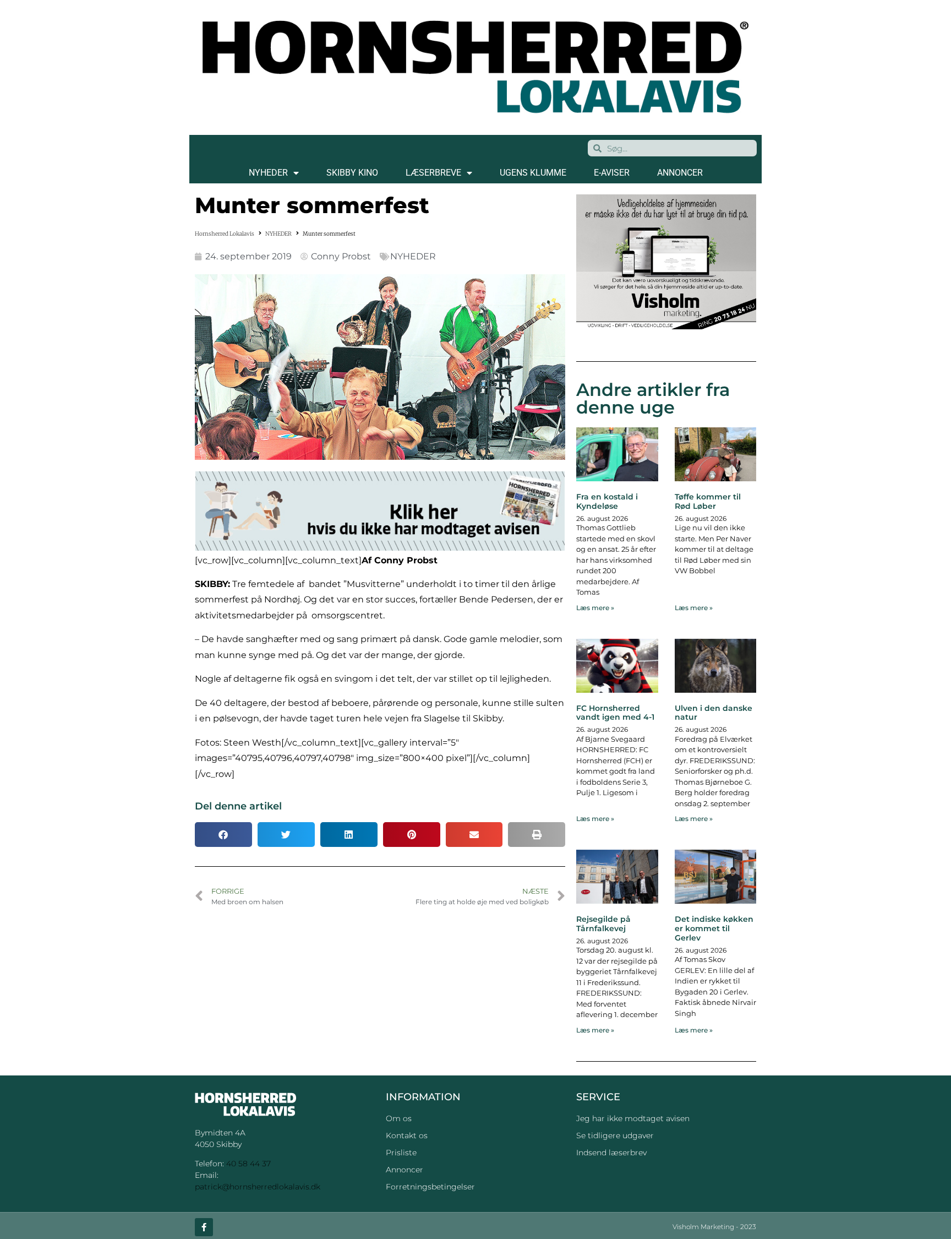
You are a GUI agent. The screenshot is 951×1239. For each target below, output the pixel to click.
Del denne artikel (238, 806)
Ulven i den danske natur (713, 712)
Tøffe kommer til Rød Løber (708, 501)
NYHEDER (268, 172)
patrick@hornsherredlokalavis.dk (257, 1187)
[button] (223, 834)
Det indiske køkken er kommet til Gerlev (714, 928)
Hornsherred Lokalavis (224, 233)
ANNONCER (680, 172)
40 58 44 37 (248, 1164)
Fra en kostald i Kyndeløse (607, 501)
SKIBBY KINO (352, 172)
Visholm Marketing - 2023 (714, 1226)
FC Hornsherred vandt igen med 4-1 (615, 712)
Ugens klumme (533, 172)
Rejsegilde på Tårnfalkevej (603, 923)
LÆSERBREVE (433, 172)
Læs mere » (595, 608)
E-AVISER (612, 172)
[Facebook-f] (204, 1227)
